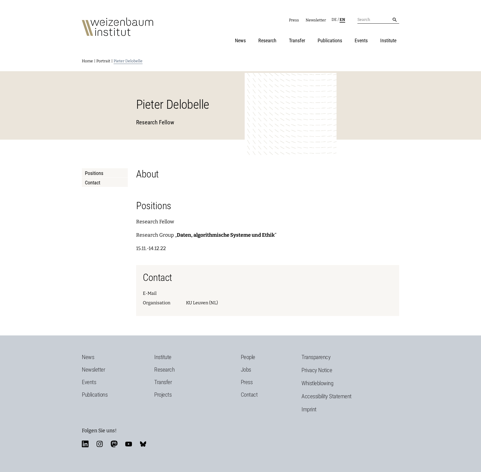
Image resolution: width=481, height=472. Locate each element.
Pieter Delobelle (128, 61)
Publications (330, 40)
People (248, 357)
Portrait (103, 61)
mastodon (114, 444)
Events (361, 40)
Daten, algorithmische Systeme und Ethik (226, 235)
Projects (162, 394)
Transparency (315, 357)
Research (267, 40)
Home (87, 61)
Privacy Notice (316, 370)
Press (294, 20)
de (334, 19)
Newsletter (316, 20)
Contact (92, 183)
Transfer (297, 40)
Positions (94, 173)
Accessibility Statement (326, 396)
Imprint (308, 409)
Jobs (246, 369)
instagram (99, 444)
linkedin (85, 444)
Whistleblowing (317, 383)
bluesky (143, 444)
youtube (128, 444)
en (342, 19)
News (240, 40)
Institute (388, 40)
